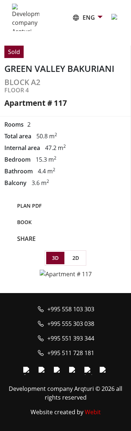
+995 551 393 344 (70, 338)
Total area (17, 136)
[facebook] (27, 370)
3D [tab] (55, 257)
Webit (93, 412)
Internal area (22, 148)
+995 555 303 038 (70, 324)
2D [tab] (75, 257)
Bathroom (18, 171)
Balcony (15, 183)
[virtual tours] (73, 370)
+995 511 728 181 (70, 353)
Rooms (14, 124)
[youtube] (58, 370)
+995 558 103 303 (70, 309)
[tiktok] (103, 370)
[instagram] (42, 370)
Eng (88, 18)
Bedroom (17, 159)
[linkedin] (88, 370)
